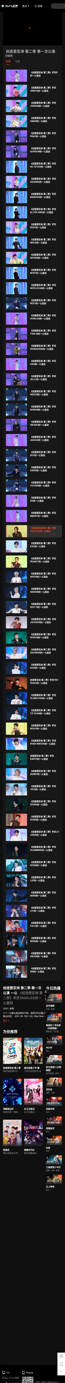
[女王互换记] (33, 1092)
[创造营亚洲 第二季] (12, 1051)
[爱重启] (12, 1133)
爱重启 (6, 1149)
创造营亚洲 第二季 (12, 1067)
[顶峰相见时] (12, 1092)
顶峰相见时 (8, 1108)
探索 (40, 6)
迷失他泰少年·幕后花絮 (35, 1067)
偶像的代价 (29, 1149)
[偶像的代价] (33, 1133)
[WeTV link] (10, 6)
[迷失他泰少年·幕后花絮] (33, 1051)
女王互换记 (29, 1108)
